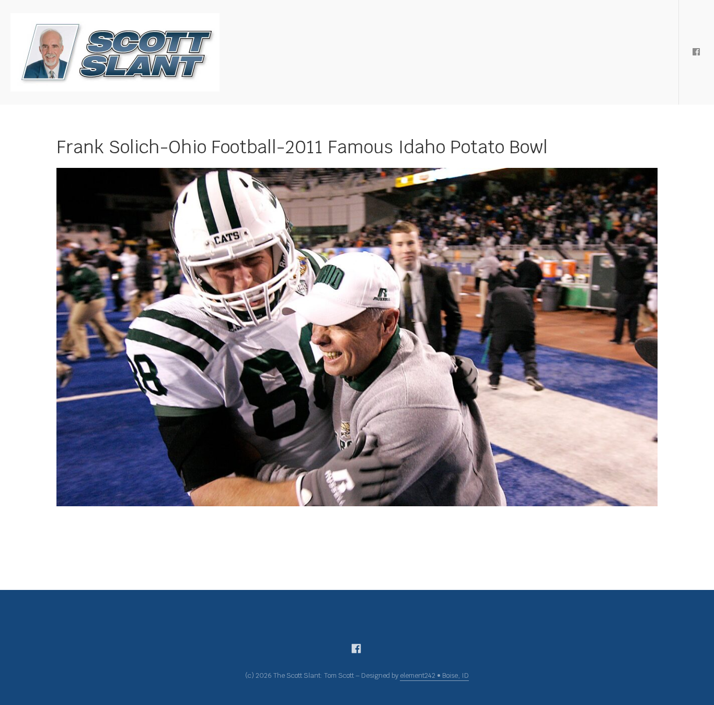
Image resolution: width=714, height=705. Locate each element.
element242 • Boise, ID (434, 675)
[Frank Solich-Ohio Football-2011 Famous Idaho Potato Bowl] (357, 337)
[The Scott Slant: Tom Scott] (115, 52)
